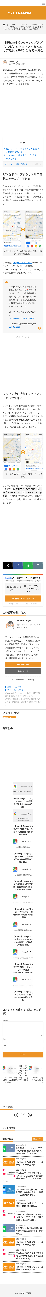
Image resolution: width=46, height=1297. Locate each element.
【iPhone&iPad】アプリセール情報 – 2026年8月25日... (29, 1204)
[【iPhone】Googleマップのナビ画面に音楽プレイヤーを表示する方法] (23, 987)
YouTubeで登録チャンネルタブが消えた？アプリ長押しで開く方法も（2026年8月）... (29, 1217)
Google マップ (9, 717)
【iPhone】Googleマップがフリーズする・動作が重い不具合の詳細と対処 (23, 913)
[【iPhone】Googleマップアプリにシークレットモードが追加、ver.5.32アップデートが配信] (23, 959)
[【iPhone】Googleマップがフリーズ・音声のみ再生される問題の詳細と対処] (23, 849)
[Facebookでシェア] (18, 565)
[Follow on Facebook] (23, 1115)
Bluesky (31, 679)
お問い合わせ (23, 671)
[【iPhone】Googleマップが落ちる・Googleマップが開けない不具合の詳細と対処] (23, 932)
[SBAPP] (19, 15)
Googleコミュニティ (22, 262)
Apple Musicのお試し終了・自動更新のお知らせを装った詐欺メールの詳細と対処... (29, 1192)
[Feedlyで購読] (28, 565)
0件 (18, 713)
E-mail (4, 1046)
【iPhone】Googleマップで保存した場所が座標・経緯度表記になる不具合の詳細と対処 (23, 885)
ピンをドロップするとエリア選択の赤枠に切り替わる (22, 150)
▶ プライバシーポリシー (15, 690)
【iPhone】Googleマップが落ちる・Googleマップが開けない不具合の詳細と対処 (23, 940)
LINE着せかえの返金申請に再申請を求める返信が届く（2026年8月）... (29, 1231)
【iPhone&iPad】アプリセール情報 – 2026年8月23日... (29, 1268)
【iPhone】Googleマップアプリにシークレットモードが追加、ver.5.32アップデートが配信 (23, 970)
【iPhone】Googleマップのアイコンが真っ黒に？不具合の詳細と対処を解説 (23, 830)
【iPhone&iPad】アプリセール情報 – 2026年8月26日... (29, 1163)
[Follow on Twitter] (16, 1115)
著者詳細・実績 (23, 664)
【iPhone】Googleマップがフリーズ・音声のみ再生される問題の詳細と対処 (23, 858)
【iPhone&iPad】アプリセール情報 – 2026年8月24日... (29, 1243)
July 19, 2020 (14, 326)
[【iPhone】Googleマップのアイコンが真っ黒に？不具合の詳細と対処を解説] (23, 821)
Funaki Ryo (13, 61)
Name (4, 1039)
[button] (38, 565)
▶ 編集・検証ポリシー (14, 687)
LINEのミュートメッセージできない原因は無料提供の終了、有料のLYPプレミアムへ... (29, 1151)
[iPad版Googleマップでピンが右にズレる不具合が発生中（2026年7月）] (23, 794)
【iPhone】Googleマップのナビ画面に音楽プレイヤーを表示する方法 (23, 996)
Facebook (20, 679)
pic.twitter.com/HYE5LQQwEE (22, 318)
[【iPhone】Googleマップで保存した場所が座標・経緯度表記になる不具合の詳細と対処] (23, 877)
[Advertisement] (23, 113)
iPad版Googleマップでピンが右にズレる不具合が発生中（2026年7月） (23, 802)
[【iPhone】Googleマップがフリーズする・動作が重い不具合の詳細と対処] (23, 904)
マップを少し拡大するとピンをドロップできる (22, 157)
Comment (6, 1020)
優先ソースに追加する (24, 598)
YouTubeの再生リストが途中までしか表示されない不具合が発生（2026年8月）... (29, 1256)
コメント (9, 713)
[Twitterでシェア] (8, 565)
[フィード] (30, 1115)
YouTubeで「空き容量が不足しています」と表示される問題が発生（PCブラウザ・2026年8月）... (23, 1177)
